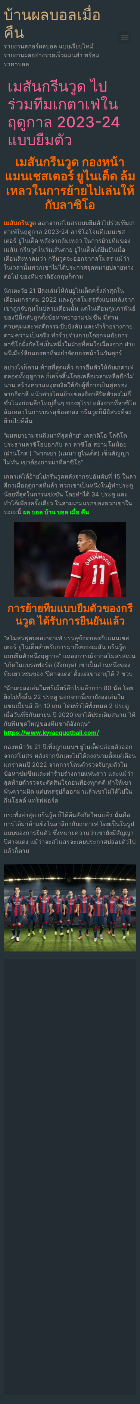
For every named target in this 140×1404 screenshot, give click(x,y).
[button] (124, 37)
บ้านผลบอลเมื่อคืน (52, 24)
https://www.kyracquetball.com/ (51, 732)
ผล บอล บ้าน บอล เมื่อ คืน (56, 512)
